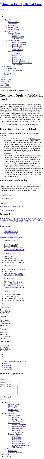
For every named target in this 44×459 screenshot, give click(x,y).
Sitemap (6, 363)
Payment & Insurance (15, 70)
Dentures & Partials (18, 61)
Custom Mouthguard (19, 42)
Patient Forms (12, 68)
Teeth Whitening (17, 38)
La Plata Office (13, 27)
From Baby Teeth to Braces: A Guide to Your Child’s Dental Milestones (21, 221)
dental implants (35, 139)
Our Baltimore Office (11, 232)
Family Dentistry (17, 46)
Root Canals (16, 48)
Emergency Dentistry (19, 44)
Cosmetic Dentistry (14, 33)
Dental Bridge (16, 55)
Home (2, 90)
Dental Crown (16, 57)
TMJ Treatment (17, 65)
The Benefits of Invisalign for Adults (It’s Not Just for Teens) (21, 219)
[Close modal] (1, 378)
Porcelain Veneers (18, 37)
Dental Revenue (21, 361)
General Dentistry (14, 40)
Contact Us (7, 74)
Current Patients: (14, 250)
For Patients (8, 66)
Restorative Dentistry (15, 52)
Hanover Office (13, 25)
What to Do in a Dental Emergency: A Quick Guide (16, 218)
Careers (6, 72)
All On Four (16, 53)
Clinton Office (12, 24)
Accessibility (8, 369)
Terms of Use (8, 367)
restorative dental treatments (34, 108)
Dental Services (9, 31)
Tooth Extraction (17, 50)
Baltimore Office (13, 22)
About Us (7, 20)
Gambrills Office (13, 29)
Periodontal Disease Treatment (22, 63)
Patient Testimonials (10, 233)
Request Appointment (7, 210)
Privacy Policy (9, 365)
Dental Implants (17, 59)
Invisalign (15, 35)
